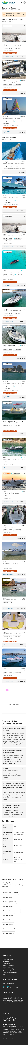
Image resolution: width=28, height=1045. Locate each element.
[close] (23, 14)
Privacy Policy (6, 961)
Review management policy (10, 972)
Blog (4, 974)
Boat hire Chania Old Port (10, 892)
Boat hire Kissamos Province (11, 911)
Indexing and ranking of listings (11, 969)
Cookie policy (6, 963)
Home (3, 9)
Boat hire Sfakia (7, 897)
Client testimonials (8, 983)
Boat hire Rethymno (8, 933)
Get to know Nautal (8, 959)
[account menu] (24, 2)
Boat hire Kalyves (8, 906)
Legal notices (6, 967)
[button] (16, 41)
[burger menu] (22, 2)
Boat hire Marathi (8, 924)
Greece (11, 9)
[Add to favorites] (24, 26)
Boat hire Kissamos (8, 915)
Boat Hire (7, 9)
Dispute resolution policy (9, 970)
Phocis (15, 9)
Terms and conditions (8, 965)
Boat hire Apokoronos (9, 902)
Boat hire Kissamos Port (10, 920)
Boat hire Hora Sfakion (9, 929)
